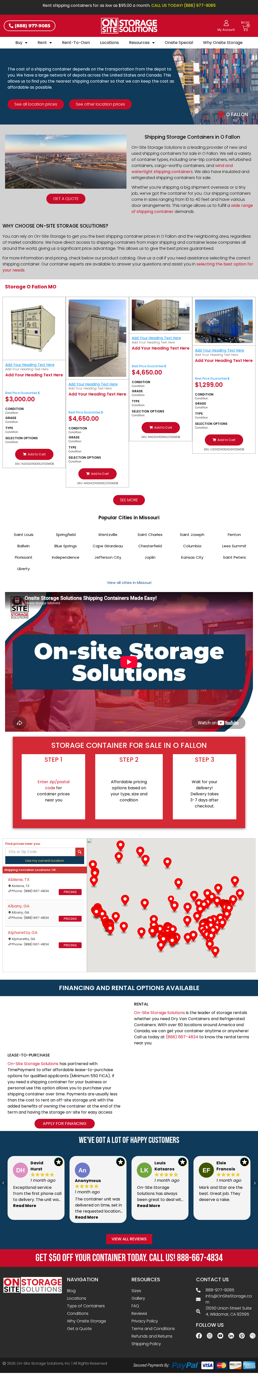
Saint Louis (24, 534)
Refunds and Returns (152, 1336)
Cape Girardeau (108, 546)
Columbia (192, 546)
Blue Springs (65, 546)
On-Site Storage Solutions (159, 1013)
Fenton (234, 534)
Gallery (138, 1298)
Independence (65, 557)
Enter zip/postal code (54, 785)
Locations (109, 42)
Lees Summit (234, 546)
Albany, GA (18, 906)
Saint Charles (150, 534)
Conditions (77, 1313)
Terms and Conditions (153, 1329)
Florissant (24, 557)
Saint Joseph (192, 534)
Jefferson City (107, 557)
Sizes (136, 1291)
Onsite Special (179, 42)
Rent (42, 42)
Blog (71, 1291)
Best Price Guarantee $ (22, 393)
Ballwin (23, 546)
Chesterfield (150, 546)
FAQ (135, 1306)
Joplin (150, 557)
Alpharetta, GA (23, 933)
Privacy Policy (145, 1321)
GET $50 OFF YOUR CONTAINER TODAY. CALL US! (129, 1258)
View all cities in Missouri (129, 582)
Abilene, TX (18, 879)
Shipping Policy (146, 1344)
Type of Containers (86, 1306)
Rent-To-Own (76, 42)
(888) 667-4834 (182, 1037)
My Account (226, 30)
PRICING (70, 892)
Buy (18, 42)
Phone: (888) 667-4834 (30, 891)
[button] (34, 454)
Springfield (66, 534)
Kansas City (192, 557)
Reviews (139, 1313)
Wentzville (107, 534)
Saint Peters (234, 557)
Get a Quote (79, 1329)
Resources (139, 42)
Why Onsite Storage (223, 42)
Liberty (23, 568)
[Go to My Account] (226, 23)
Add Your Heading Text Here (29, 364)
